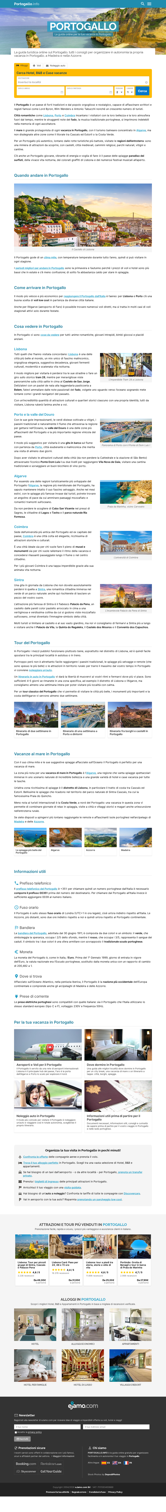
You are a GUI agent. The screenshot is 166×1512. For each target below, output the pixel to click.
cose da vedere (50, 334)
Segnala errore (79, 1492)
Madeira (19, 821)
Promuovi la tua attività (57, 1492)
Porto (58, 115)
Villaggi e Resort (130, 1384)
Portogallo (26, 4)
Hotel (35, 1344)
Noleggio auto (57, 65)
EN (119, 1463)
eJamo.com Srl (82, 1487)
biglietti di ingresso (47, 1181)
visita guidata (72, 1187)
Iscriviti (24, 1439)
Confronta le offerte (35, 1156)
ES (108, 1463)
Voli (39, 65)
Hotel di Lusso (83, 1384)
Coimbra (70, 115)
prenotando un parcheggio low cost (99, 1199)
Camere (130, 88)
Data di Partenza (74, 88)
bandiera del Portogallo (32, 933)
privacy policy (35, 1432)
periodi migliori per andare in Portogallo (40, 268)
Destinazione (23, 78)
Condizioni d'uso (97, 1492)
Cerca (142, 91)
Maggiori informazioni (63, 1456)
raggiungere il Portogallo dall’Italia (85, 296)
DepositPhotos (112, 1474)
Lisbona (48, 115)
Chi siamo (99, 1448)
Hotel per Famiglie (35, 1384)
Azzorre (39, 821)
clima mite (50, 257)
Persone (119, 88)
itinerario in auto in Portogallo (36, 676)
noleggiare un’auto (40, 670)
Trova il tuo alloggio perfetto (40, 1162)
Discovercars (132, 1193)
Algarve (141, 130)
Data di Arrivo (24, 88)
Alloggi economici (83, 1344)
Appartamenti (130, 1344)
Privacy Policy (115, 1492)
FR (130, 1463)
